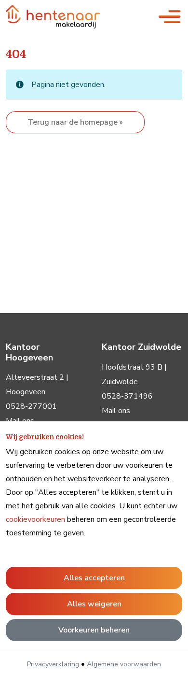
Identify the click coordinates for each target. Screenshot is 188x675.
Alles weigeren (94, 604)
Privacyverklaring (53, 664)
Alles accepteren (94, 578)
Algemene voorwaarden (124, 664)
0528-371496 (127, 396)
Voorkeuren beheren (94, 630)
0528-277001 (31, 406)
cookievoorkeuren (35, 519)
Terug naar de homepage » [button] (75, 122)
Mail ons (116, 410)
